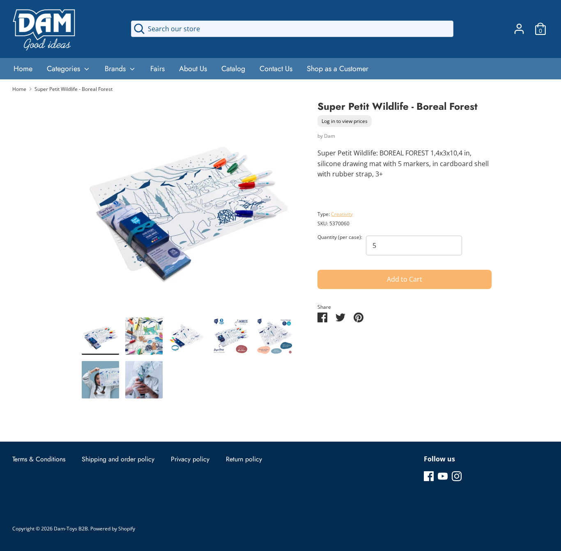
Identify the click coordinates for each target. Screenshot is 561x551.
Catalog (233, 68)
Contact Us (276, 68)
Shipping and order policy (118, 459)
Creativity (342, 214)
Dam (329, 135)
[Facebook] (429, 475)
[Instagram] (457, 475)
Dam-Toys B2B (71, 528)
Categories (64, 68)
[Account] (519, 25)
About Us (193, 68)
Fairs (157, 68)
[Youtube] (443, 475)
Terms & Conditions (38, 459)
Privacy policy (190, 459)
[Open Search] (139, 29)
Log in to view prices (345, 121)
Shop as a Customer (337, 68)
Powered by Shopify (112, 528)
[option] (187, 208)
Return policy (244, 459)
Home (23, 68)
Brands (116, 68)
